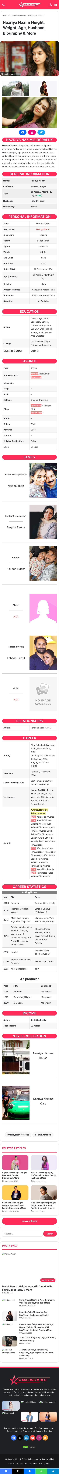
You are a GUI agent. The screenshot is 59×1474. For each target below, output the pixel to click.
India (14, 15)
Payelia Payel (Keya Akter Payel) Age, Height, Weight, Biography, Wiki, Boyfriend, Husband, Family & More (36, 1327)
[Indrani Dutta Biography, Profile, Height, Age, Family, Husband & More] (44, 1162)
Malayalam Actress (19, 1134)
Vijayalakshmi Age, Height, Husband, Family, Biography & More (14, 1175)
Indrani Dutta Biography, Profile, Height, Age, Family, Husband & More (43, 1175)
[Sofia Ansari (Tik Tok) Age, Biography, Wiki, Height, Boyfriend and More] (9, 1304)
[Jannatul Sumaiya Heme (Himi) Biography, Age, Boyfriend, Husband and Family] (9, 1353)
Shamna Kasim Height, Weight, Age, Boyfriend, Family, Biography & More (14, 1205)
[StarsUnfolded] (29, 4)
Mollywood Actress (36, 15)
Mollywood (21, 15)
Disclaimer (33, 1463)
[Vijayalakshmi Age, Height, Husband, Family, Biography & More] (15, 1162)
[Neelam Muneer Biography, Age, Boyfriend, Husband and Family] (48, 1406)
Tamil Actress (43, 1134)
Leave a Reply (29, 1221)
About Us (23, 1463)
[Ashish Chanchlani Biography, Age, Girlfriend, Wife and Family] (29, 1417)
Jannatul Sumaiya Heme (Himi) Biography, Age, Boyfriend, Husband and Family (36, 1353)
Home (7, 15)
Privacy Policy (44, 1463)
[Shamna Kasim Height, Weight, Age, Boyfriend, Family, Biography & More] (15, 1192)
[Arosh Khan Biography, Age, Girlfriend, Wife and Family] (9, 1341)
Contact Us (13, 1463)
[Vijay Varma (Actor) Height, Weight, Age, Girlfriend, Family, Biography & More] (44, 1192)
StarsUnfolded (48, 1459)
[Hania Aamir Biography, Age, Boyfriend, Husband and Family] (11, 1417)
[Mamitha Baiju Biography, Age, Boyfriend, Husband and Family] (9, 1316)
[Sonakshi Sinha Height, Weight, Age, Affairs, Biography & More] (29, 1406)
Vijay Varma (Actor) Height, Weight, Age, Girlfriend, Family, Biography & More (43, 1205)
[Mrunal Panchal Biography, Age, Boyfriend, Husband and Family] (48, 1417)
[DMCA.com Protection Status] (29, 1448)
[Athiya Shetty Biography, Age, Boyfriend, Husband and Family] (11, 1406)
